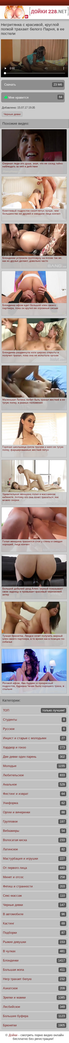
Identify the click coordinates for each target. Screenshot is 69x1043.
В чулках (34, 951)
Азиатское (34, 988)
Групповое (34, 821)
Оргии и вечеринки (34, 812)
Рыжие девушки (34, 942)
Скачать (33, 84)
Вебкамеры (34, 831)
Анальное (34, 784)
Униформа (34, 803)
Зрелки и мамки (34, 997)
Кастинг (34, 923)
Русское (34, 729)
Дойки (13, 1035)
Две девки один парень (34, 756)
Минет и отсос (34, 877)
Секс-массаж (34, 895)
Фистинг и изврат (34, 793)
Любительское (34, 775)
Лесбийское (34, 1007)
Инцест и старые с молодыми (34, 738)
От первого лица (34, 868)
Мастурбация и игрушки (34, 858)
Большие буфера (34, 1016)
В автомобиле (34, 914)
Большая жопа (34, 969)
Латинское (34, 849)
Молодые (34, 766)
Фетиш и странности (34, 886)
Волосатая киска (34, 840)
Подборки (34, 932)
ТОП (34, 710)
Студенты (34, 719)
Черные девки (12, 114)
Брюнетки (34, 1025)
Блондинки (34, 960)
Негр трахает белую (34, 979)
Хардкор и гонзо (34, 747)
